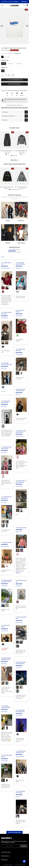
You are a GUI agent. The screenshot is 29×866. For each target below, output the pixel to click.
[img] (14, 251)
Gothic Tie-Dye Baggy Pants (8, 150)
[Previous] (2, 26)
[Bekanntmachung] (14, 2)
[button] (14, 53)
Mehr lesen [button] (18, 572)
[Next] (27, 26)
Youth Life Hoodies (22, 527)
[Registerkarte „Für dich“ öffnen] (24, 861)
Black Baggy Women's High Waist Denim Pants (5, 707)
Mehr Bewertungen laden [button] (14, 832)
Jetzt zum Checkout (14, 84)
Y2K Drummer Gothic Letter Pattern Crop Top (20, 264)
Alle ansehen (14, 160)
